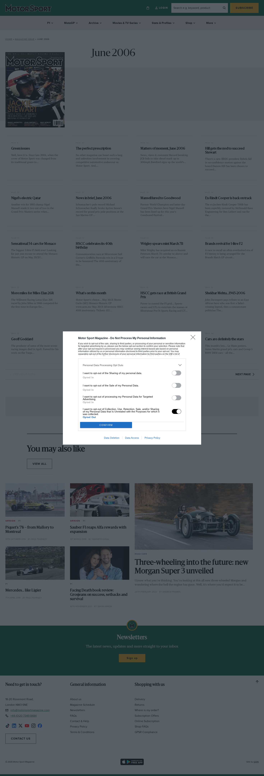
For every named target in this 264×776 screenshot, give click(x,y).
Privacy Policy (152, 437)
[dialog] (132, 388)
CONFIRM (106, 425)
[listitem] (132, 365)
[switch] (176, 373)
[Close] (194, 338)
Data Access (132, 437)
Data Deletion (111, 437)
